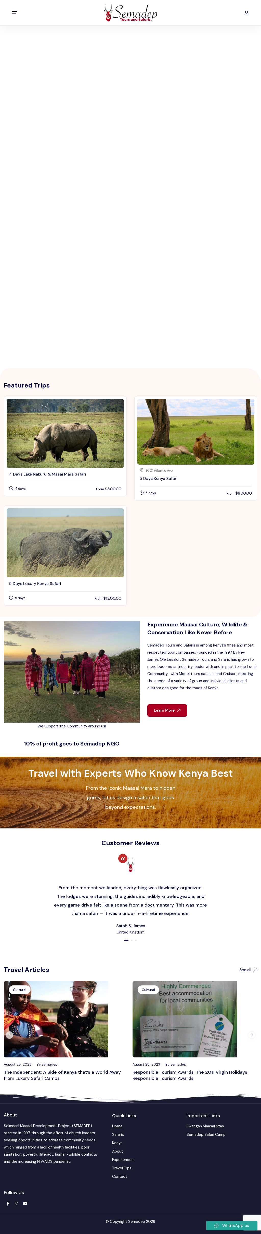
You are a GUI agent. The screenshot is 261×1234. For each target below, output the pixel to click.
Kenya (117, 1142)
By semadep (47, 1064)
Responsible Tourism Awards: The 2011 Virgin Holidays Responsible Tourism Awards (190, 1075)
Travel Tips (122, 1168)
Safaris (118, 1134)
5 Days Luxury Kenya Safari (35, 583)
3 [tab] (136, 940)
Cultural (19, 989)
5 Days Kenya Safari (158, 478)
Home (117, 1126)
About (117, 1151)
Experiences (123, 1159)
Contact (119, 1176)
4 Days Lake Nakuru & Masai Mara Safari (47, 474)
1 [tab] (126, 940)
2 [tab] (132, 940)
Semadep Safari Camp (206, 1134)
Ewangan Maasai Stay (205, 1126)
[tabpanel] (130, 895)
